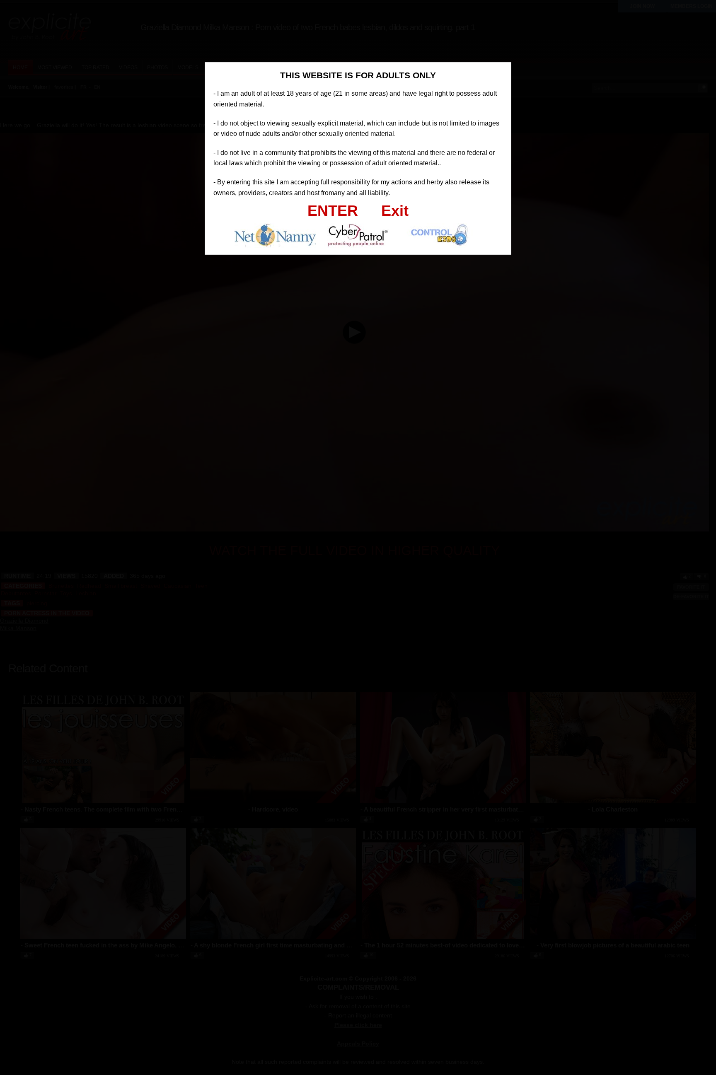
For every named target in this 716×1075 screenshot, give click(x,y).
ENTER (332, 210)
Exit (395, 210)
